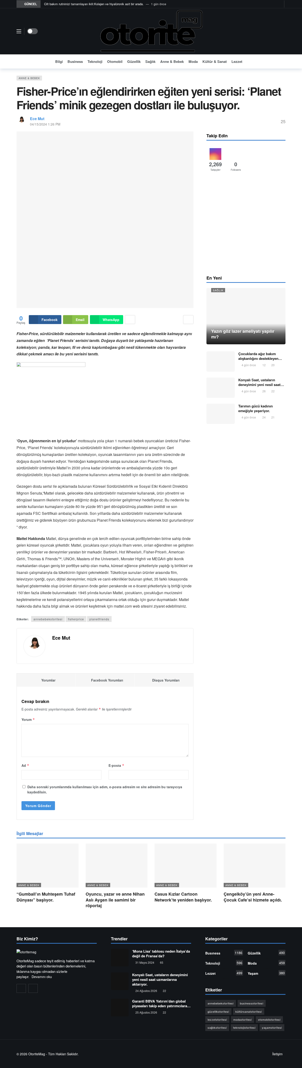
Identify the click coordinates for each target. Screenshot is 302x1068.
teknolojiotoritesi (244, 1027)
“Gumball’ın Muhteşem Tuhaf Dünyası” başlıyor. (46, 897)
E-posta (116, 765)
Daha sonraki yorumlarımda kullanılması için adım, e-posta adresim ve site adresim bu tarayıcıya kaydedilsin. (104, 789)
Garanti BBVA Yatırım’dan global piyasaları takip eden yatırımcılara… (161, 1003)
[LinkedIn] (33, 988)
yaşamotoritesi (272, 1027)
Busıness (223, 952)
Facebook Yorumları (107, 680)
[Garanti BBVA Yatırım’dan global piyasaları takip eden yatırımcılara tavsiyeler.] (120, 1007)
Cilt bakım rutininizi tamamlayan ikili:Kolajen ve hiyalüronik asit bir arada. (94, 4)
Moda (266, 963)
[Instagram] (274, 4)
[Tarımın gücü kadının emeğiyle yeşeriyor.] (220, 414)
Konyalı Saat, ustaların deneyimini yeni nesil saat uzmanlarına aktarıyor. (160, 979)
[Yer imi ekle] (188, 319)
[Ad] (245, 224)
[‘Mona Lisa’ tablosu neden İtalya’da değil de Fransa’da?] (120, 957)
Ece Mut (37, 118)
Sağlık (218, 290)
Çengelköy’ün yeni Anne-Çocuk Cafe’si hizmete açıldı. (253, 897)
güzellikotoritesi (218, 1011)
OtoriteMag (36, 1054)
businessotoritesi (251, 1003)
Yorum (28, 719)
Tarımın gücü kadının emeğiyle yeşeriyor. (255, 408)
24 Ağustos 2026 (146, 991)
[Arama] (281, 61)
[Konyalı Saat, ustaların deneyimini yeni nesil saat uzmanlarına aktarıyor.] (220, 388)
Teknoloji (223, 963)
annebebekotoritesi (48, 619)
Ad (25, 765)
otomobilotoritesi (269, 1019)
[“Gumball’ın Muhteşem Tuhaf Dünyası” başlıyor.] (48, 866)
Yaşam (266, 973)
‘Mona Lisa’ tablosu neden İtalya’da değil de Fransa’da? (161, 953)
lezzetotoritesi (217, 1019)
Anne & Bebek (29, 78)
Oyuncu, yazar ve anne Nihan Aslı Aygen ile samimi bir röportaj (115, 900)
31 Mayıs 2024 (144, 962)
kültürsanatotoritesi (248, 1011)
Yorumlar (48, 680)
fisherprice (76, 619)
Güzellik (266, 952)
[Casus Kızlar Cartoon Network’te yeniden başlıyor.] (186, 866)
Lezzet (223, 973)
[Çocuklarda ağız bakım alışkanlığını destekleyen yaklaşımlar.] (220, 361)
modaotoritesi (242, 1019)
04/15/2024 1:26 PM (45, 124)
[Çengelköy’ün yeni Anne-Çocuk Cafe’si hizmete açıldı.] (255, 866)
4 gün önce (249, 365)
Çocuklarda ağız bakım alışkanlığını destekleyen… (260, 356)
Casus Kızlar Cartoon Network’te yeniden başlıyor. (183, 897)
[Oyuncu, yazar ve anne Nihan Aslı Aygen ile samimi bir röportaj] (117, 866)
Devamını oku (42, 976)
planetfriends (99, 619)
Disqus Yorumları (166, 680)
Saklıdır (72, 1054)
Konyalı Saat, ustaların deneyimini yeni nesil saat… (261, 382)
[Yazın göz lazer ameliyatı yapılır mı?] (245, 316)
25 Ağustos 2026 (146, 1012)
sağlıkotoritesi (217, 1027)
